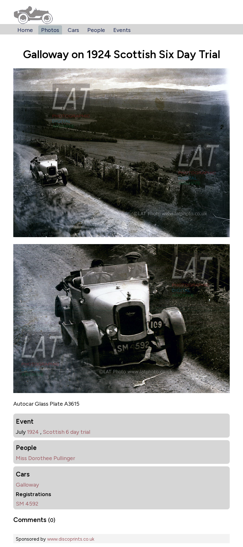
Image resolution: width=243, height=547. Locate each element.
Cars (73, 30)
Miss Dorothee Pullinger (45, 458)
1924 (33, 431)
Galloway (27, 484)
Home (25, 30)
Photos (50, 30)
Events (122, 30)
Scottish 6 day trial (66, 431)
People (96, 30)
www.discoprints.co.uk (70, 539)
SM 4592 (27, 503)
